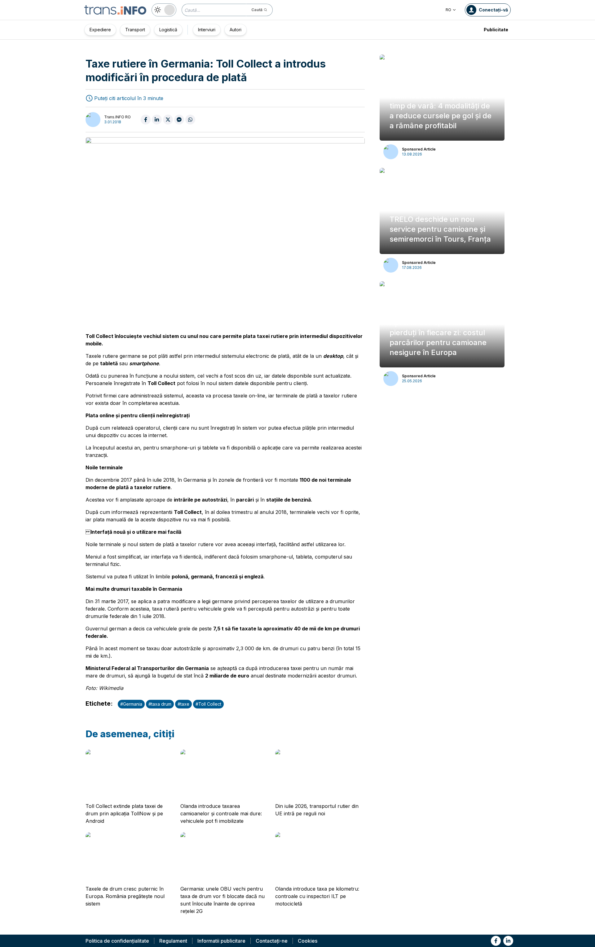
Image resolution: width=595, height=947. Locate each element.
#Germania (131, 704)
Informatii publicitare (221, 941)
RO (448, 9)
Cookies (307, 941)
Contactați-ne (272, 941)
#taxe (183, 704)
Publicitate (496, 29)
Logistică (168, 29)
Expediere (100, 29)
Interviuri (206, 29)
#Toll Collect (208, 704)
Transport (135, 29)
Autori (235, 29)
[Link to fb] (496, 941)
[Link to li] (508, 941)
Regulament (173, 941)
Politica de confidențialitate (117, 941)
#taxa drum (159, 704)
